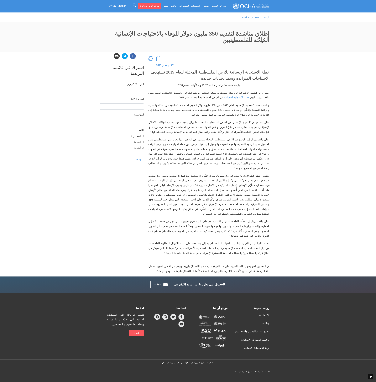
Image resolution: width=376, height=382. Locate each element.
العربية (137, 147)
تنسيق (206, 6)
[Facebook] (133, 55)
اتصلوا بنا (210, 363)
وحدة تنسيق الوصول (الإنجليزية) (252, 331)
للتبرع (136, 333)
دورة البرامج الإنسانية (249, 17)
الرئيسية (266, 17)
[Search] (134, 5)
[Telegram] (157, 316)
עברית (112, 5)
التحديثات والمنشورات (189, 6)
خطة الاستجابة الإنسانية (237, 97)
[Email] (117, 55)
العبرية (137, 141)
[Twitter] (125, 55)
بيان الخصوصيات (183, 363)
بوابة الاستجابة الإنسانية (257, 347)
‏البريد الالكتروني (135, 84)
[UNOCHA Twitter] (173, 316)
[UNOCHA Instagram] (165, 316)
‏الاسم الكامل (137, 99)
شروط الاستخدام (168, 363)
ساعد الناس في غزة (149, 6)
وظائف (266, 323)
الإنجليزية (136, 136)
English (122, 5)
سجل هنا (157, 284)
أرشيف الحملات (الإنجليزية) (255, 339)
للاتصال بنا (264, 315)
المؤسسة (139, 114)
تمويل (165, 6)
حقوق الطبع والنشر (198, 363)
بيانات (173, 6)
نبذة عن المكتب (219, 6)
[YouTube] (181, 324)
